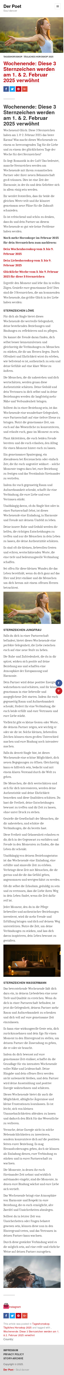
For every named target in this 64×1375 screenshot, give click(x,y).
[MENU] (58, 6)
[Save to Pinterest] (58, 691)
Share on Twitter (12, 89)
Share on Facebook (6, 89)
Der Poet (12, 6)
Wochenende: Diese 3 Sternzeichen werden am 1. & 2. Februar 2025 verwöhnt (29, 71)
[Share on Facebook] (58, 683)
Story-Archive (13, 1358)
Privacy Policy (13, 1354)
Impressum (10, 1350)
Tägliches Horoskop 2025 (39, 56)
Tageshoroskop (13, 56)
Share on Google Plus (24, 89)
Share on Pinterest (18, 89)
